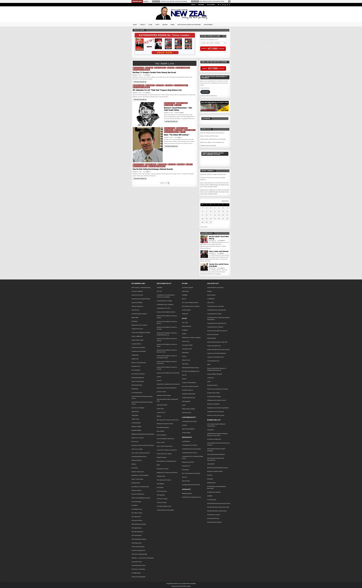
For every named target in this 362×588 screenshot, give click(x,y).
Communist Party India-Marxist (216, 323)
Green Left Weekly (213, 334)
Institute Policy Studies (164, 395)
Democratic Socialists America (166, 312)
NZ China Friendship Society (190, 371)
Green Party (185, 341)
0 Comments (222, 240)
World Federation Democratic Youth (218, 507)
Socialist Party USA (162, 468)
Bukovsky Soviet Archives (139, 325)
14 (227, 211)
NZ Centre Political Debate (190, 302)
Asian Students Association (215, 287)
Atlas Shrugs (135, 310)
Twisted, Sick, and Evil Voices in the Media (213, 139)
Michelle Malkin (136, 430)
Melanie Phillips (136, 426)
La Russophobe (136, 423)
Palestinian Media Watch (139, 456)
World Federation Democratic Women (218, 503)
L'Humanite (185, 469)
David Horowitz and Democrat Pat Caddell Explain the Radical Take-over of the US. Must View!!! (214, 185)
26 (219, 218)
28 (227, 218)
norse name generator (207, 183)
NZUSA (184, 379)
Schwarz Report (136, 490)
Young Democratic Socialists (165, 510)
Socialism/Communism (142, 69)
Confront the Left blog (138, 347)
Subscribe (201, 4)
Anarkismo (210, 429)
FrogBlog (185, 330)
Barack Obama (139, 85)
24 (210, 218)
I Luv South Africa (137, 392)
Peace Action (161, 442)
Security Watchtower (138, 494)
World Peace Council (213, 514)
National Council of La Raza (165, 423)
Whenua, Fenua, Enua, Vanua (215, 415)
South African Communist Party (191, 497)
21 (227, 215)
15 (202, 215)
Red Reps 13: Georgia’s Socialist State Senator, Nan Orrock (154, 72)
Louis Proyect (161, 412)
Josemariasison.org (213, 361)
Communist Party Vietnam (215, 327)
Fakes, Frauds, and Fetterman (209, 136)
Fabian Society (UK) (188, 462)
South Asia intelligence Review (141, 498)
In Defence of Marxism (214, 439)
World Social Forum (213, 518)
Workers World (161, 502)
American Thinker (137, 302)
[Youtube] (225, 5)
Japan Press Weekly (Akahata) (216, 353)
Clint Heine (185, 291)
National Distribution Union (190, 367)
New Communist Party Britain (191, 473)
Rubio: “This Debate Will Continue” (176, 135)
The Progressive (162, 491)
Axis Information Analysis (139, 313)
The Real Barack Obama (139, 524)
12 (219, 211)
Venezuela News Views (139, 565)
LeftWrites (210, 378)
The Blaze (135, 505)
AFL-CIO (159, 291)
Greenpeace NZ (187, 349)
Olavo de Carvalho (137, 449)
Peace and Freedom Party (164, 446)
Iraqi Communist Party (214, 345)
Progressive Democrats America (167, 450)
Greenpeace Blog (187, 345)
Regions (165, 24)
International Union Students (216, 454)
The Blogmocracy (137, 509)
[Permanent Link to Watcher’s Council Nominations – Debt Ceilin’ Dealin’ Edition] (148, 114)
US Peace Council (162, 498)
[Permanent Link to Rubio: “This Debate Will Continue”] (148, 144)
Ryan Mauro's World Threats (140, 486)
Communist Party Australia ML (216, 310)
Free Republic (136, 370)
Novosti (184, 477)
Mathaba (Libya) (187, 493)
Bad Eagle (134, 321)
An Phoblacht (186, 441)
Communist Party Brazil (189, 421)
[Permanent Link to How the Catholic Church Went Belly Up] (204, 239)
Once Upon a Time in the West (141, 453)
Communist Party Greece (189, 452)
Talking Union (161, 476)
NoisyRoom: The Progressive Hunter (143, 445)
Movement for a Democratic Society (168, 420)
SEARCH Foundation (213, 404)
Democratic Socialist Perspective (217, 330)
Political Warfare (137, 460)
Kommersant (186, 466)
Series (172, 24)
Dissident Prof (136, 366)
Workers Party (186, 412)
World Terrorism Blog (138, 569)
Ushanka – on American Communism (143, 558)
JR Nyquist (135, 415)
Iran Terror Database (138, 408)
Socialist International (213, 492)
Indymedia (185, 352)
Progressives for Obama (164, 453)
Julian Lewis (135, 419)
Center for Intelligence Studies (141, 332)
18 (215, 215)
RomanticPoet (136, 483)
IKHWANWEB (211, 338)
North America (160, 67)
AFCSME (159, 287)
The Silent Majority (137, 531)
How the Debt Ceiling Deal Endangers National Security (153, 169)
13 (223, 211)
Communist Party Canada (164, 300)
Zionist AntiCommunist (138, 576)
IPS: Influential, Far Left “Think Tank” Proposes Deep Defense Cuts (157, 90)
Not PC (184, 298)
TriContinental (211, 499)
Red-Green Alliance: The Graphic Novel (212, 142)
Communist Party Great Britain (191, 449)
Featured (150, 67)
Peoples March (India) (214, 396)
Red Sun (209, 475)
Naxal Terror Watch (137, 438)
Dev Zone (185, 322)
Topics (157, 24)
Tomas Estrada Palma (138, 546)
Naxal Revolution (212, 385)
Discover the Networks (139, 362)
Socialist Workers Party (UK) (191, 484)
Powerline (135, 468)
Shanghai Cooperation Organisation (218, 408)
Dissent (159, 380)
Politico (134, 464)
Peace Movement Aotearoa (190, 386)
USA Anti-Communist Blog (139, 554)
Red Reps (171, 67)
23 (206, 218)
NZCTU (184, 375)
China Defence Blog (137, 340)
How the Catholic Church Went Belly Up (212, 133)
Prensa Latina (186, 432)
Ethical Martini (186, 326)
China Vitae (210, 302)
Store (150, 24)
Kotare (184, 356)
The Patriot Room (137, 520)
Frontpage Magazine (138, 377)
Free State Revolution (138, 374)
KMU (208, 364)
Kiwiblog (184, 295)
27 (223, 218)
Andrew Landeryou (137, 306)
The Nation (160, 487)
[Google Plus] (223, 5)
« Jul (201, 227)
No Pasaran (135, 441)
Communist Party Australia (215, 306)
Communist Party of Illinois (165, 304)
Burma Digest (211, 295)
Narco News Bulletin (188, 429)
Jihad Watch (135, 411)
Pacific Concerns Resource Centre (217, 389)
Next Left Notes (161, 435)
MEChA (159, 416)
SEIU (158, 465)
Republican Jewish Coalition (140, 475)
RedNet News (211, 482)
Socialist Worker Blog (188, 394)
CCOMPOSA (210, 298)
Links (209, 381)
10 (210, 211)
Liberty (178, 105)
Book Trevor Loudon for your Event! (189, 24)
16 (206, 215)
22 (202, 218)
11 (214, 211)
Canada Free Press (137, 328)
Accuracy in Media (137, 291)
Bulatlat (209, 291)
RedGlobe (210, 479)
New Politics (160, 431)
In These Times (161, 391)
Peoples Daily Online (213, 393)
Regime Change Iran (138, 471)
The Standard (186, 401)
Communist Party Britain (189, 445)
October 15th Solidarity (189, 382)
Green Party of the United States (166, 388)
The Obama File (136, 516)
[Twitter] (219, 5)
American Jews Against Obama (141, 298)
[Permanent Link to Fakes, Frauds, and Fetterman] (204, 254)
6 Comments (147, 75)
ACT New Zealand (187, 287)
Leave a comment (180, 112)
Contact (142, 24)
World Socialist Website (214, 522)
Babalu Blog (135, 317)
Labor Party (160, 408)
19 (219, 215)
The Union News (137, 535)
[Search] (229, 5)
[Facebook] (221, 5)
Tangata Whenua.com (188, 397)
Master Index (208, 24)
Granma (184, 425)
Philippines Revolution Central (216, 400)
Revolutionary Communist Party (166, 461)
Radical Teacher (161, 457)
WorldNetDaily (136, 573)
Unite (183, 405)
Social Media (211, 4)
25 (215, 218)
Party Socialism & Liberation (165, 438)
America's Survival (137, 295)
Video (183, 132)
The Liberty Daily (137, 513)
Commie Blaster (136, 344)
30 (206, 222)
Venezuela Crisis (137, 561)
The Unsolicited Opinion (139, 539)
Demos (159, 376)
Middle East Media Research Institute (143, 434)
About (135, 24)
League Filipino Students (214, 374)
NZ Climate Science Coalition (190, 306)
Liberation (185, 364)
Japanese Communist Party (215, 357)
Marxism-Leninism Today (215, 471)
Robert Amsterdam (137, 479)
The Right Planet (137, 528)
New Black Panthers (163, 427)
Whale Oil (185, 313)
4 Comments (179, 137)
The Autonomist (136, 501)
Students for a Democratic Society (167, 472)
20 (223, 215)
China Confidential (137, 336)
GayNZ (184, 333)
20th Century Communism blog (141, 287)
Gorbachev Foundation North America (168, 384)
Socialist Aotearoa (187, 390)
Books (193, 4)
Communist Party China (214, 313)
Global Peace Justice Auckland (191, 337)
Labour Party (186, 360)
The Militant (160, 483)
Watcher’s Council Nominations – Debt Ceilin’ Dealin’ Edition (178, 109)
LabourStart (211, 464)
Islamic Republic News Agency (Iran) (218, 349)
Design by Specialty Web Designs (181, 586)
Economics (150, 85)
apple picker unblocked (207, 190)
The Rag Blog (161, 495)
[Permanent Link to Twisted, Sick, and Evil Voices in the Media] (204, 267)
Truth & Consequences (138, 550)
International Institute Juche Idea (217, 342)
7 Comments (147, 92)
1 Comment (221, 253)
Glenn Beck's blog (137, 385)
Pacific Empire (186, 310)
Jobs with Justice (162, 405)
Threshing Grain (136, 543)
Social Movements (183, 67)
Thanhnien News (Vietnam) (215, 411)
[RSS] (227, 5)
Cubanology (135, 355)
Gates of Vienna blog (138, 381)
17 (210, 215)
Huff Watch (135, 389)
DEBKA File (135, 359)
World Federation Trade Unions (217, 511)
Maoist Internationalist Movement (217, 467)
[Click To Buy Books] (165, 54)
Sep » (206, 227)
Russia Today (186, 481)
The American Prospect (164, 480)
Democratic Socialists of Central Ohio (168, 373)
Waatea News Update (188, 409)
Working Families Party (164, 506)
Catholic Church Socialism (208, 145)
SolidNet (209, 496)
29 (202, 222)
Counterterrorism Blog (139, 351)
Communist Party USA (163, 308)
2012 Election (139, 67)
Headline (169, 85)
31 (210, 222)
